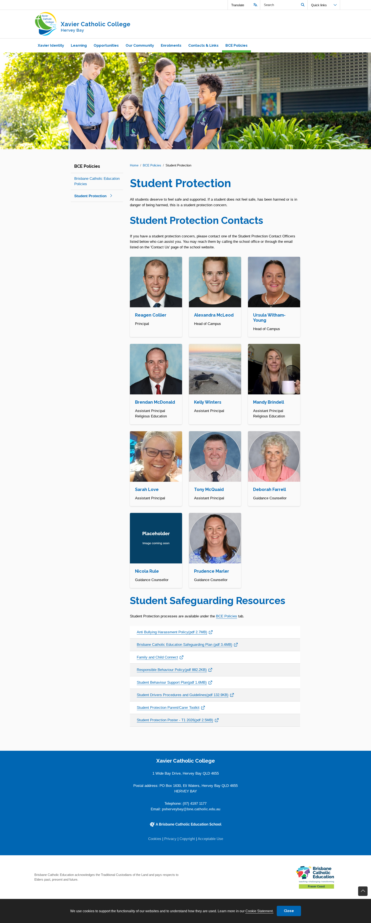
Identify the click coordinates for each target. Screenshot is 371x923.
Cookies (154, 839)
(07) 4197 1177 (195, 803)
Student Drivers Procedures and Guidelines (182, 695)
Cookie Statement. (259, 911)
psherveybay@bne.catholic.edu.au (191, 809)
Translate (237, 5)
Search (302, 5)
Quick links (319, 5)
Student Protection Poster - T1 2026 (175, 720)
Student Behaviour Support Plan (172, 682)
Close (289, 911)
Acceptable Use (210, 839)
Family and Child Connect (159, 657)
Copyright (187, 839)
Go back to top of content (363, 891)
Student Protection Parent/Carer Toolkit (168, 707)
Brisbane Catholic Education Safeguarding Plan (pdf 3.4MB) (184, 644)
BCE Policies (226, 616)
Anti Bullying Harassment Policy (172, 632)
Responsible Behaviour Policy (172, 670)
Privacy (170, 839)
